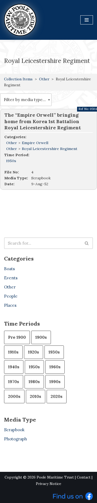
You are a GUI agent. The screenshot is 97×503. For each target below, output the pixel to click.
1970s (13, 381)
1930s (54, 352)
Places (10, 305)
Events (11, 277)
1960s (55, 366)
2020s (57, 396)
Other (44, 79)
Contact (84, 477)
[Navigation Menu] (86, 19)
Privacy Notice (48, 483)
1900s (41, 337)
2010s (35, 396)
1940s (13, 366)
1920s (33, 352)
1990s (55, 381)
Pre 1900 (17, 337)
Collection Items (18, 79)
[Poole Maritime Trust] (20, 20)
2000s (14, 396)
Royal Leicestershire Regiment (49, 148)
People (11, 296)
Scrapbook (14, 429)
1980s (34, 381)
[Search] (87, 243)
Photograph (15, 438)
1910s (13, 352)
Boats (9, 268)
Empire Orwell (35, 142)
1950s (11, 160)
